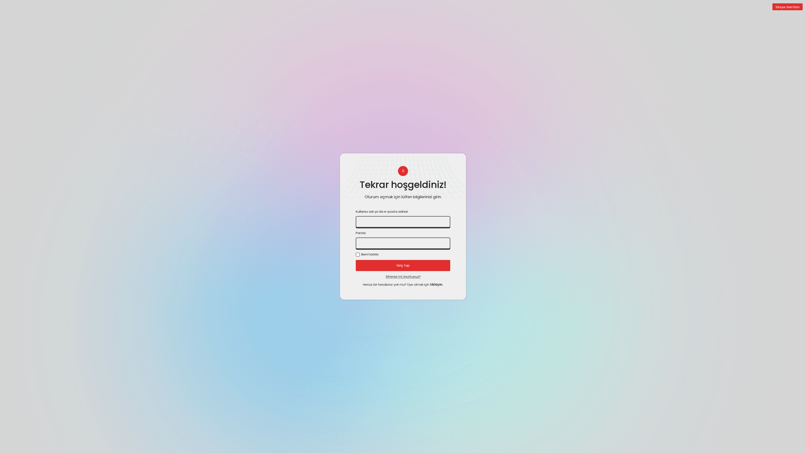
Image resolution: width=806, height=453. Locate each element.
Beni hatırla (369, 254)
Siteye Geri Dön (787, 7)
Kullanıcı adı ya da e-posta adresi (382, 212)
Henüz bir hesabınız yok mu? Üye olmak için (403, 284)
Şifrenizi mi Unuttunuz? (403, 277)
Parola (361, 233)
